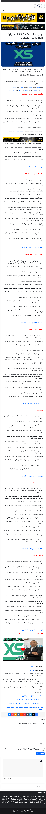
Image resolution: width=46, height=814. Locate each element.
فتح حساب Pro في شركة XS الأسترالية (33, 403)
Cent (14, 87)
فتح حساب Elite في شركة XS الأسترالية (32, 476)
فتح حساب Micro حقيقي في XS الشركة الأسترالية (29, 699)
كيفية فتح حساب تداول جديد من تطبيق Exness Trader (29, 696)
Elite (38, 87)
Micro (26, 90)
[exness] (23, 27)
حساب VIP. (12, 90)
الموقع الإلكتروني (18, 744)
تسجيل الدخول (40, 786)
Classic (35, 90)
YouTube (32, 666)
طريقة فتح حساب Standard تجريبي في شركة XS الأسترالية (23, 703)
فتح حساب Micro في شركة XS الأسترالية (32, 322)
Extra (22, 87)
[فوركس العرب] (39, 6)
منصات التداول (19, 131)
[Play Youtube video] (23, 649)
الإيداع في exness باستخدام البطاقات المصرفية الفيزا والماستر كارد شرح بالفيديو (24, 708)
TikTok (32, 670)
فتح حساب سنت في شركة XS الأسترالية (32, 248)
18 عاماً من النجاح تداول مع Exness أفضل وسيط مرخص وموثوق (23, 23)
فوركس (31, 797)
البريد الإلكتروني (41, 744)
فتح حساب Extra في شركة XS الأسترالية (32, 549)
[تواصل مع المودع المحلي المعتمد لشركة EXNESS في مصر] (23, 18)
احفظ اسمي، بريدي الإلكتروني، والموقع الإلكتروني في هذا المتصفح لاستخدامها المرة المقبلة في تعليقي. (24, 750)
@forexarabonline (8, 778)
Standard (30, 87)
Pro (20, 90)
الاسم (43, 739)
